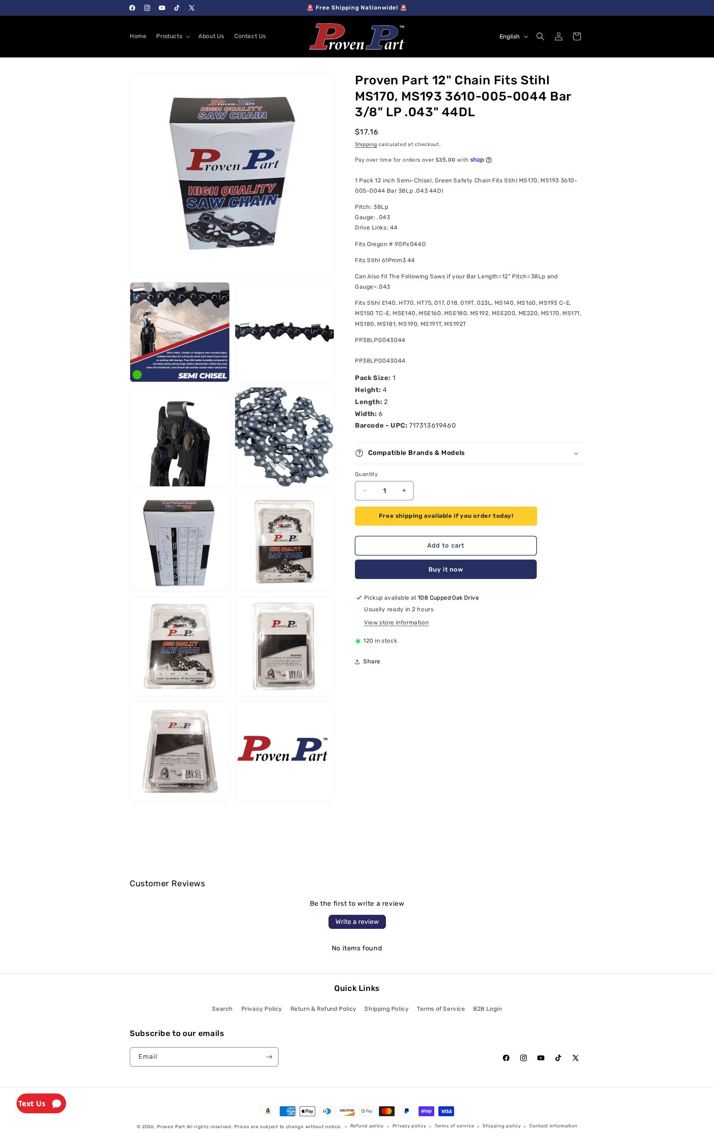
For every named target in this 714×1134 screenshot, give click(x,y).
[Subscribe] (269, 1057)
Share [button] (372, 661)
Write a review (357, 922)
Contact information (553, 1126)
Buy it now (445, 569)
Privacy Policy (261, 1008)
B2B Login (487, 1008)
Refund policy (367, 1126)
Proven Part (171, 1126)
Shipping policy (502, 1126)
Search (222, 1008)
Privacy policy (409, 1126)
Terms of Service (441, 1008)
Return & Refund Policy (323, 1008)
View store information (396, 623)
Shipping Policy (386, 1008)
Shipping (366, 144)
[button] (172, 36)
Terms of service (454, 1126)
